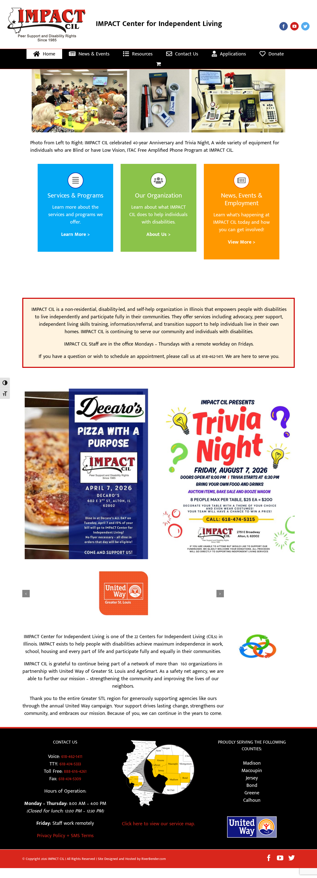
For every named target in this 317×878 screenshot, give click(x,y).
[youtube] (294, 26)
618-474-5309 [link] (69, 782)
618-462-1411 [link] (71, 760)
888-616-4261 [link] (75, 775)
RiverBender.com (153, 862)
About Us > (158, 234)
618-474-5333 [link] (70, 767)
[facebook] (283, 26)
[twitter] (305, 26)
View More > (241, 242)
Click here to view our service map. (158, 827)
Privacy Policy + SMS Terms (65, 839)
